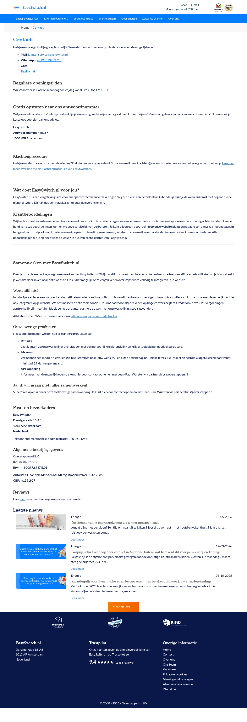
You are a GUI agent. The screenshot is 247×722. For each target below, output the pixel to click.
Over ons (169, 659)
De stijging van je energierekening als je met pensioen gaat (115, 522)
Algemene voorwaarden (179, 684)
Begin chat (28, 71)
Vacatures (169, 669)
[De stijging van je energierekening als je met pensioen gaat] (41, 522)
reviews (124, 662)
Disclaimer (170, 689)
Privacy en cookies (175, 674)
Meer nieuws (121, 607)
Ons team (169, 664)
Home (25, 27)
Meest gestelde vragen (178, 679)
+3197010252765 (49, 60)
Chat (184, 4)
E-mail (195, 4)
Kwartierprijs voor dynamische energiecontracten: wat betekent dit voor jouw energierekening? (141, 581)
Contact (168, 654)
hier (22, 499)
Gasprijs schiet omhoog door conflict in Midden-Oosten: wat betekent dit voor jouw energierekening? (146, 552)
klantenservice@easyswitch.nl (48, 54)
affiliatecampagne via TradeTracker (94, 316)
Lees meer (77, 539)
